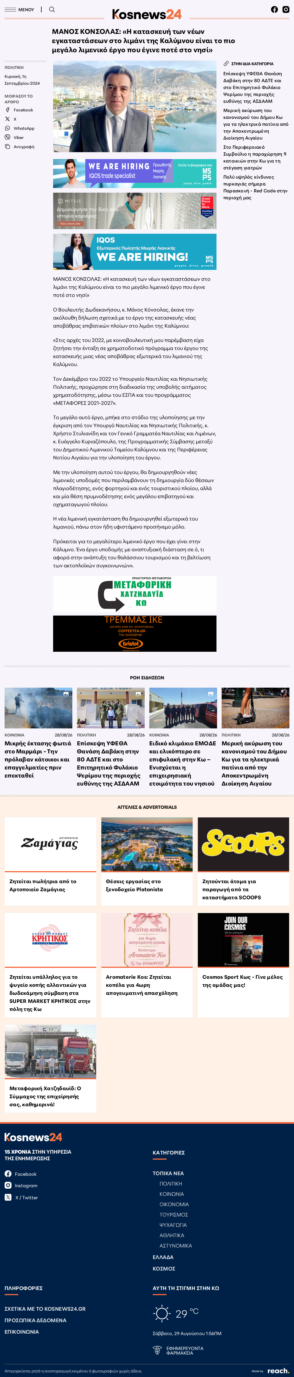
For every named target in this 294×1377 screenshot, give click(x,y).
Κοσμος (164, 1268)
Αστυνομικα (176, 1245)
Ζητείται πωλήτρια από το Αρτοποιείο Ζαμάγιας (42, 885)
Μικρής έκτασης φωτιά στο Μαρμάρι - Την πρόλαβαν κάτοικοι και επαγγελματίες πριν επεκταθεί (38, 759)
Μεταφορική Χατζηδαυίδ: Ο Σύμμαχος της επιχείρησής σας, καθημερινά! (45, 1096)
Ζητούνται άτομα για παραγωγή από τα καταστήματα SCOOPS (231, 889)
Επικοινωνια (22, 1331)
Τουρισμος (174, 1214)
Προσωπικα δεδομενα (35, 1320)
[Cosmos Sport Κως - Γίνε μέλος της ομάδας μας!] (243, 940)
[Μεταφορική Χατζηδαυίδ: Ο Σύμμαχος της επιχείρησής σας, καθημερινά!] (50, 1052)
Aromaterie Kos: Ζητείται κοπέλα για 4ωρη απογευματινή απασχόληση (141, 984)
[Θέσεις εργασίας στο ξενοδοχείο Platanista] (147, 844)
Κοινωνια (14, 735)
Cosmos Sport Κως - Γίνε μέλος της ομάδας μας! (242, 980)
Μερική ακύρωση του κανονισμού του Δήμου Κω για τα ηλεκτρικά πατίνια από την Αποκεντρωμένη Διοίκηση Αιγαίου (256, 124)
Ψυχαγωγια (173, 1224)
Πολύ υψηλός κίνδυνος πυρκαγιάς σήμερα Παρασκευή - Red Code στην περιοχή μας (255, 186)
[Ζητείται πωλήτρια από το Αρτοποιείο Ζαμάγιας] (50, 844)
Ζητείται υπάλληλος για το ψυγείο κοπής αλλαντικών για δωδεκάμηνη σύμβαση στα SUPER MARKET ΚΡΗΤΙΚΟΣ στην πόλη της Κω (49, 992)
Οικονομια (174, 1204)
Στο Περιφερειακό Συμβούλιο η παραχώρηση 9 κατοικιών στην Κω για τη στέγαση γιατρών (255, 157)
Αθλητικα (172, 1235)
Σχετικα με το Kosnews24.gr (45, 1308)
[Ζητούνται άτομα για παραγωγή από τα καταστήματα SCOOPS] (243, 844)
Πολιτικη (14, 67)
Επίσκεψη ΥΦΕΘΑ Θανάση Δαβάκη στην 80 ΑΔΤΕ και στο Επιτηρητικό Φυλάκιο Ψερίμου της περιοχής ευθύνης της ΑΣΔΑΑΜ (252, 87)
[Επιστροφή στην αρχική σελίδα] (147, 14)
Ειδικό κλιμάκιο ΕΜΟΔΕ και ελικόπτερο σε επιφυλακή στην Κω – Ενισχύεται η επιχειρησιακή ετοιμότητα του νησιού (182, 763)
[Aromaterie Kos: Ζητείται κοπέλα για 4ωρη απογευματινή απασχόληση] (147, 940)
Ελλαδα (163, 1256)
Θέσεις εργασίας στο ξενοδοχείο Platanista (134, 885)
